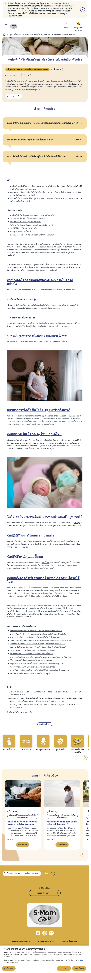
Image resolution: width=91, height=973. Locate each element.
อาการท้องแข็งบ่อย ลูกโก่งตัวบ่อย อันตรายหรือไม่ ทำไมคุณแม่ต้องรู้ (36, 637)
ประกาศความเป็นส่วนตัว (21, 941)
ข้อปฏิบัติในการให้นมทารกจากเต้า (23, 228)
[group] (9, 743)
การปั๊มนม (45, 563)
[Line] (44, 933)
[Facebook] (38, 933)
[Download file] (8, 96)
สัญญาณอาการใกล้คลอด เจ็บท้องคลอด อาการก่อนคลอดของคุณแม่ (36, 664)
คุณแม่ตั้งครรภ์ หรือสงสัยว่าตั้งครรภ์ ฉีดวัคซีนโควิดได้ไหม (32, 235)
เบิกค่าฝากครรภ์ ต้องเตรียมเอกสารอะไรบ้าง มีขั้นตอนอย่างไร (62, 823)
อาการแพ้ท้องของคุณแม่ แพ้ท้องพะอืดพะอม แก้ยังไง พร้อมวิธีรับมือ (36, 631)
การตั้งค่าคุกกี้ (8, 968)
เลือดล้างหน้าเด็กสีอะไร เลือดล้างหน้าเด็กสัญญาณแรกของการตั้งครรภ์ (37, 644)
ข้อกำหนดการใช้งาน (46, 941)
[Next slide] (85, 757)
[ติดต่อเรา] (51, 933)
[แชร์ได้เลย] (18, 96)
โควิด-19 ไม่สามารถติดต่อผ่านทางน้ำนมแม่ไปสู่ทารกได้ (31, 225)
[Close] (82, 9)
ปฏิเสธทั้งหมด (79, 968)
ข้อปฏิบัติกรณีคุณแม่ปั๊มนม (20, 231)
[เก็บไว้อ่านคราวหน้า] (13, 96)
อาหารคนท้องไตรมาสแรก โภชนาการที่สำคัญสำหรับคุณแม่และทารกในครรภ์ (40, 657)
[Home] (13, 26)
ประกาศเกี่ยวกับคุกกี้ (69, 941)
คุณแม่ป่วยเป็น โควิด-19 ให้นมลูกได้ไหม (25, 222)
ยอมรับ (64, 968)
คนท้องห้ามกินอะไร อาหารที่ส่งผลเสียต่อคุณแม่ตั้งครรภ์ (31, 654)
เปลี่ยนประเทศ (42, 893)
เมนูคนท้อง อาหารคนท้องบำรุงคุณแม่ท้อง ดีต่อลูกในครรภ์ (32, 650)
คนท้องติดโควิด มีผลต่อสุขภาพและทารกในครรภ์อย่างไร (32, 215)
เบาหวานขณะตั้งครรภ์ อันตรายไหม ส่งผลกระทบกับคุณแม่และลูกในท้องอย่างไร (41, 641)
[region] (44, 959)
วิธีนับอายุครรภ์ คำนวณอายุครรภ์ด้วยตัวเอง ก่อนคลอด (31, 660)
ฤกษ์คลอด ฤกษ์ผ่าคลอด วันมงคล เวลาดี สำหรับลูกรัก (30, 673)
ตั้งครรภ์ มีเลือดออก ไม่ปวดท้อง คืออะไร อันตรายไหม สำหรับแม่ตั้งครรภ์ (38, 647)
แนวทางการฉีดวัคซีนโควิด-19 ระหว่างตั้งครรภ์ (28, 218)
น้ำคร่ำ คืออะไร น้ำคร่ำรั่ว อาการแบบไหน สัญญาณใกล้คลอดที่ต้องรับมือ (38, 634)
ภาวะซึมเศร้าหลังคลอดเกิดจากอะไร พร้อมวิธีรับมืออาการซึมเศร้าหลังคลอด (39, 670)
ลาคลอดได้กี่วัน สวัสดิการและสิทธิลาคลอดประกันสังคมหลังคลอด (22, 823)
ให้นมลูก (77, 523)
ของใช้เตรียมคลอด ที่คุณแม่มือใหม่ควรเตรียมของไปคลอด (32, 667)
